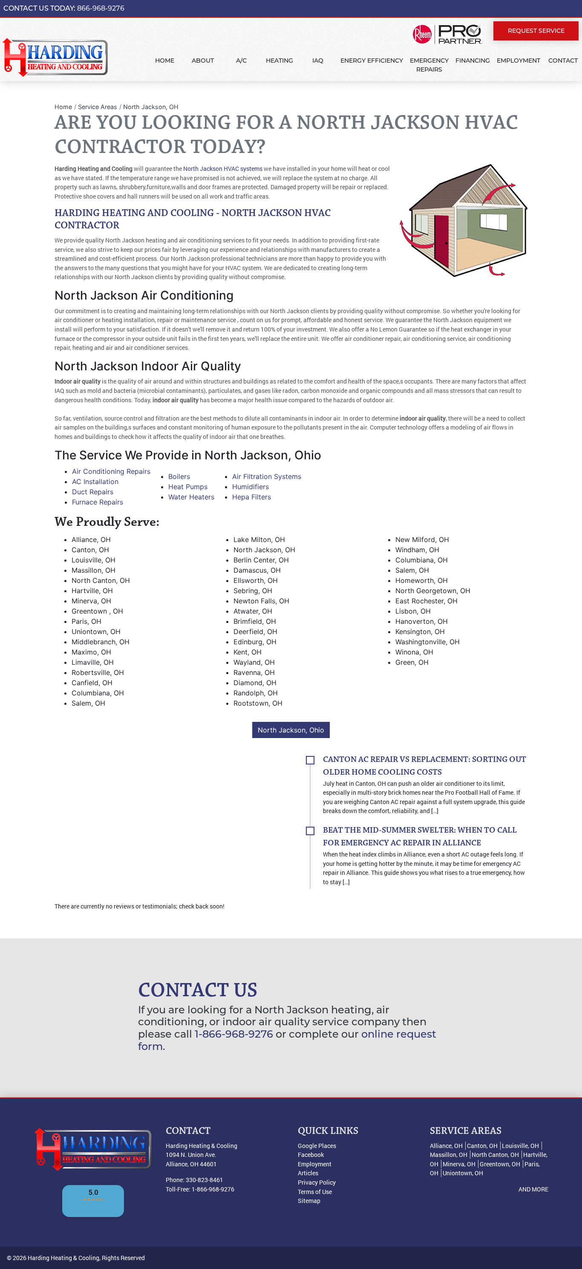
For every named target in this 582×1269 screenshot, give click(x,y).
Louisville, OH (520, 1146)
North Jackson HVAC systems (222, 168)
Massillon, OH (448, 1155)
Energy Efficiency (371, 60)
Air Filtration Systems (266, 476)
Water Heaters (191, 497)
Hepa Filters (251, 497)
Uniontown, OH (463, 1173)
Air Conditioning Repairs (111, 471)
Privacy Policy (317, 1182)
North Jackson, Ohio (291, 730)
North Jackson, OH (151, 106)
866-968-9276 (100, 8)
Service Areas (97, 106)
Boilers (179, 476)
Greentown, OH (500, 1164)
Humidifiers (250, 486)
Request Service (536, 31)
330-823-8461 (204, 1180)
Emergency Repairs (429, 65)
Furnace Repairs (97, 502)
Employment (518, 60)
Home (164, 60)
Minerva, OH (459, 1164)
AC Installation (95, 481)
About (203, 60)
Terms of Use (315, 1192)
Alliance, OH (446, 1146)
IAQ (317, 60)
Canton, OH (482, 1146)
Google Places (317, 1146)
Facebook (311, 1155)
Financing (472, 60)
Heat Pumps (187, 486)
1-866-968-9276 (234, 1034)
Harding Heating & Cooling (63, 1258)
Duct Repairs (92, 491)
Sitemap (309, 1201)
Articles (308, 1173)
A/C (241, 60)
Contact (563, 60)
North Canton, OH (495, 1155)
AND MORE (533, 1189)
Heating (279, 60)
